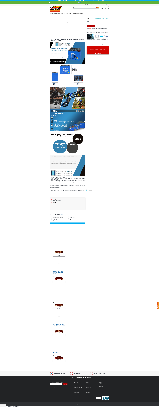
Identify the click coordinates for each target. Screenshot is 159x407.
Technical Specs (59, 35)
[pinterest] (53, 387)
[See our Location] (158, 307)
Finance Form (87, 382)
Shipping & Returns (88, 392)
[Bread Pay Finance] (87, 31)
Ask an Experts (62, 214)
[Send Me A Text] (158, 303)
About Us (87, 393)
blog (101, 4)
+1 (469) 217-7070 (56, 214)
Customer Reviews (88, 388)
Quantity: (88, 21)
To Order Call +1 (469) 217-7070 (55, 4)
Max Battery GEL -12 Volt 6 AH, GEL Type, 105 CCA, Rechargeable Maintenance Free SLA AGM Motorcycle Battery (59, 299)
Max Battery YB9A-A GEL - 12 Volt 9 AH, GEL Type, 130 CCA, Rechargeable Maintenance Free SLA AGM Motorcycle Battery (59, 352)
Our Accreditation (105, 399)
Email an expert (59, 213)
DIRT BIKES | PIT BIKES (77, 391)
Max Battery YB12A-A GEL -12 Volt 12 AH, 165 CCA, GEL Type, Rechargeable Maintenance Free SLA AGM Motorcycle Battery (59, 325)
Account (102, 8)
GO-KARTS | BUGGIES (76, 392)
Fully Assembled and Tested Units (78, 387)
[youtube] (57, 387)
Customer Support (98, 4)
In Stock (75, 386)
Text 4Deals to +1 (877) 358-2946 (79, 0)
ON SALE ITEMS (76, 388)
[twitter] (59, 387)
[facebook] (51, 387)
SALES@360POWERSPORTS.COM (66, 4)
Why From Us (65, 35)
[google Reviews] (3, 405)
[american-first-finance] (88, 31)
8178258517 (100, 53)
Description (52, 35)
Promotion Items (76, 382)
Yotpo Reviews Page (88, 387)
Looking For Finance (87, 4)
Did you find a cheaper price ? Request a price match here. (101, 18)
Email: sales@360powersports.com (103, 386)
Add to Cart (59, 255)
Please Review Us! (88, 386)
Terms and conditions (88, 391)
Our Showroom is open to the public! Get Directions (99, 0)
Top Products (75, 383)
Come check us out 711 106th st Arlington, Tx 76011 (60, 0)
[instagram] (55, 387)
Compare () (104, 4)
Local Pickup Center (92, 4)
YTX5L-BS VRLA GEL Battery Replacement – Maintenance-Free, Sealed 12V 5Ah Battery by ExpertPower (58, 272)
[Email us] (158, 305)
